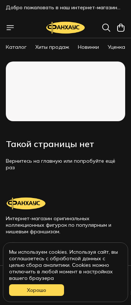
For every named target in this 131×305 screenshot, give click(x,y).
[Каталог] (10, 27)
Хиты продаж (52, 47)
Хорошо (36, 290)
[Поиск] (106, 27)
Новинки (88, 47)
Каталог (16, 47)
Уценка (116, 47)
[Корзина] (120, 27)
